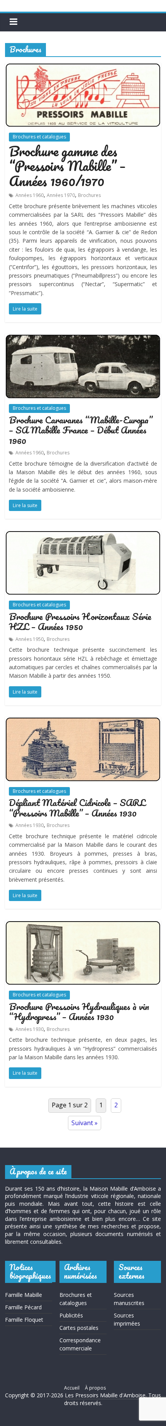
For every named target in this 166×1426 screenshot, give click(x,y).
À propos (95, 1388)
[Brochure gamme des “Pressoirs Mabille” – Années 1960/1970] (83, 67)
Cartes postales (78, 1327)
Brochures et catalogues (39, 136)
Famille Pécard (23, 1307)
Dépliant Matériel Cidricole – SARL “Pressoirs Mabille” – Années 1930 (77, 807)
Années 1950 (29, 639)
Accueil (72, 1388)
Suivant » (84, 1123)
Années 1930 (29, 825)
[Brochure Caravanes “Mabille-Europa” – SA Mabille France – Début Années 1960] (83, 338)
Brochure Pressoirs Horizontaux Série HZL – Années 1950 (80, 621)
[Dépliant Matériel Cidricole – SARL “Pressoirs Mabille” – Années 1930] (83, 721)
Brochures (89, 195)
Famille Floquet (24, 1319)
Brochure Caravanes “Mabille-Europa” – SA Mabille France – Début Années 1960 (80, 430)
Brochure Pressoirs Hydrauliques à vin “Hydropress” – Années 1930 (79, 1011)
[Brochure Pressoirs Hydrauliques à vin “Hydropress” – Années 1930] (83, 925)
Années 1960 (29, 195)
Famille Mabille (23, 1294)
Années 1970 (61, 195)
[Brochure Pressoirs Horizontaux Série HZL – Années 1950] (83, 535)
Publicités (71, 1315)
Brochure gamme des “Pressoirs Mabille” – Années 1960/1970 (67, 166)
